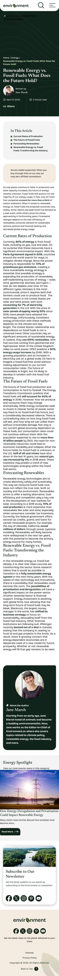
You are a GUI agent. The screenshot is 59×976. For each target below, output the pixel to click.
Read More (7, 831)
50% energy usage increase (29, 351)
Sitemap (29, 953)
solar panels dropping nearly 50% (24, 311)
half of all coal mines (26, 453)
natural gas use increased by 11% (28, 458)
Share (11, 106)
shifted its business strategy (25, 613)
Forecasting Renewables (26, 143)
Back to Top (27, 969)
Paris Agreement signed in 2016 (22, 254)
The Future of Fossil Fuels (26, 140)
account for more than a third (34, 200)
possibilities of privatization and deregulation (26, 588)
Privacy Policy (29, 958)
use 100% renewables (35, 339)
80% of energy (25, 241)
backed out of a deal (26, 627)
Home (6, 57)
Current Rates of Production (28, 136)
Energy (15, 57)
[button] (52, 5)
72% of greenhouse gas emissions (24, 265)
